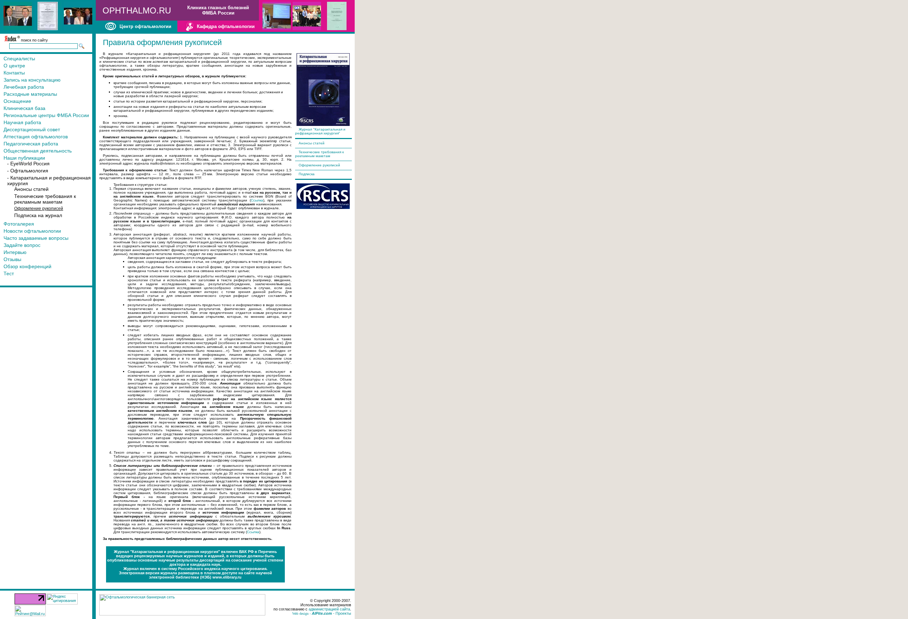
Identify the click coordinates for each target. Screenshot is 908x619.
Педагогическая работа (31, 144)
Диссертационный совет (32, 129)
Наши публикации (24, 158)
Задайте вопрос (22, 245)
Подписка (307, 174)
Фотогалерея (19, 224)
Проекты (343, 613)
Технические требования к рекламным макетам (45, 199)
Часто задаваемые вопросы (36, 238)
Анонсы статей (31, 189)
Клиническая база (24, 108)
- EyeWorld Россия (28, 163)
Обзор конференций (27, 266)
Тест (9, 273)
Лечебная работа (24, 87)
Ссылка (257, 200)
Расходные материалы (30, 94)
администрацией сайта (329, 609)
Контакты (14, 73)
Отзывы (12, 259)
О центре (14, 65)
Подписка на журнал (38, 215)
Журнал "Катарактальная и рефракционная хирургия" (320, 131)
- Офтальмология (27, 170)
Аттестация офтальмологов (36, 136)
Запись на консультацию (32, 80)
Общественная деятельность (38, 151)
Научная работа (22, 122)
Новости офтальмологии (32, 231)
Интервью (15, 252)
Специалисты (19, 58)
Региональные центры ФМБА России (46, 115)
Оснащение (17, 101)
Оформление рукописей (319, 165)
